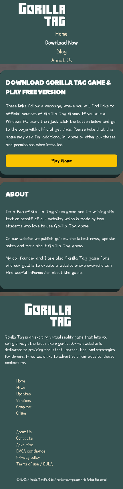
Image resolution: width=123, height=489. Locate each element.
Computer (24, 407)
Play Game (61, 160)
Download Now (61, 42)
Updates (23, 394)
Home (61, 33)
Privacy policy (28, 457)
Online (21, 413)
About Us (61, 60)
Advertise (24, 444)
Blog (62, 51)
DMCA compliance (30, 451)
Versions (23, 400)
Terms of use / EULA (34, 464)
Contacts (24, 438)
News (20, 387)
